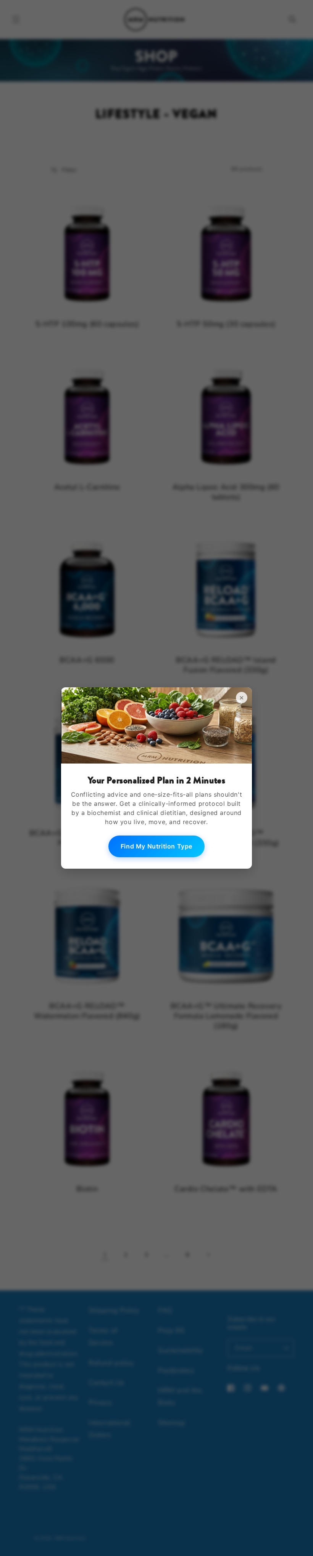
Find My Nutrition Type (156, 846)
